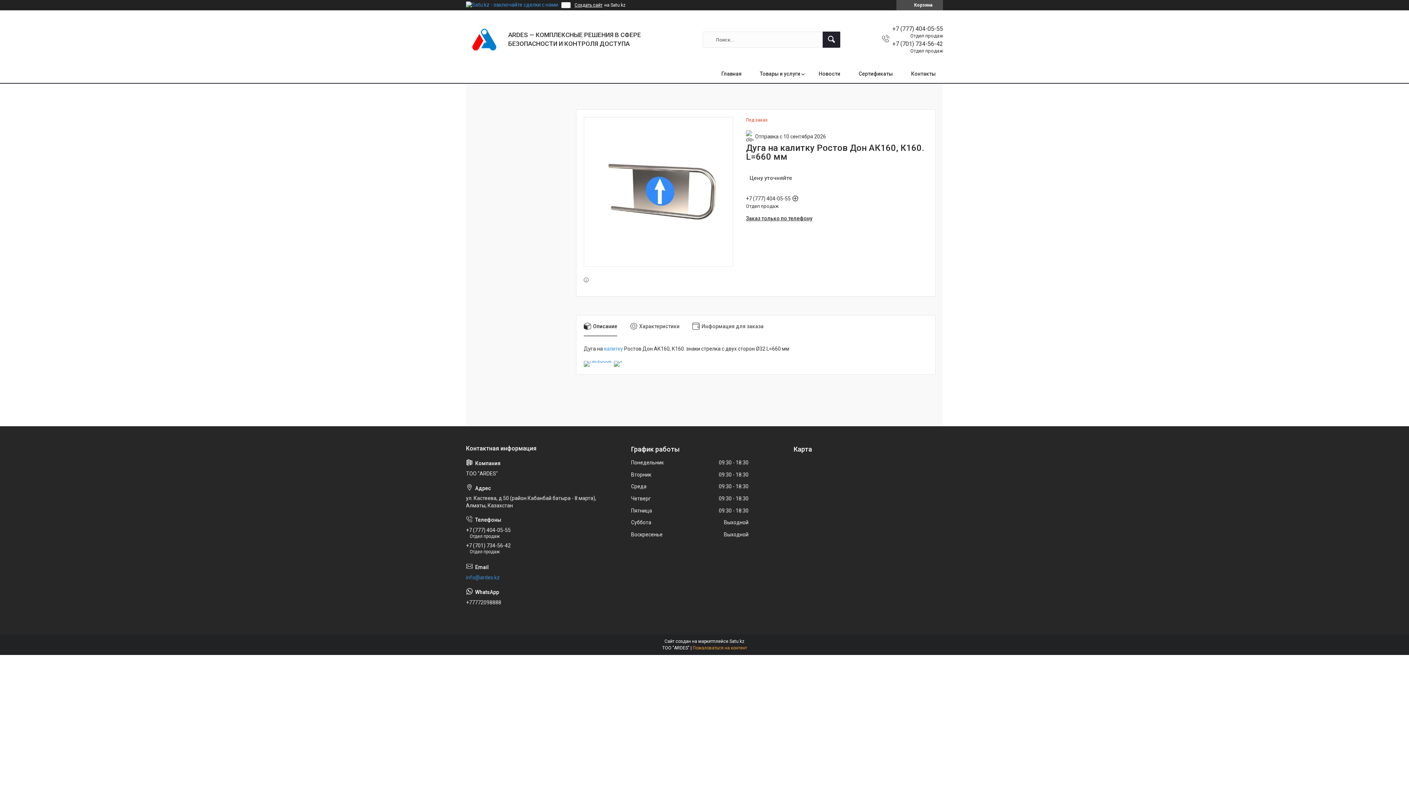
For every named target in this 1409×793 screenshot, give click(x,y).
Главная (731, 74)
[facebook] (598, 361)
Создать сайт (588, 5)
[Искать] (831, 40)
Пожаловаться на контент (720, 648)
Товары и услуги (780, 74)
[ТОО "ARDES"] (484, 39)
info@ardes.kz (483, 577)
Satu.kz (736, 641)
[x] (618, 361)
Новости (829, 74)
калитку (613, 349)
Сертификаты (876, 74)
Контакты (923, 74)
